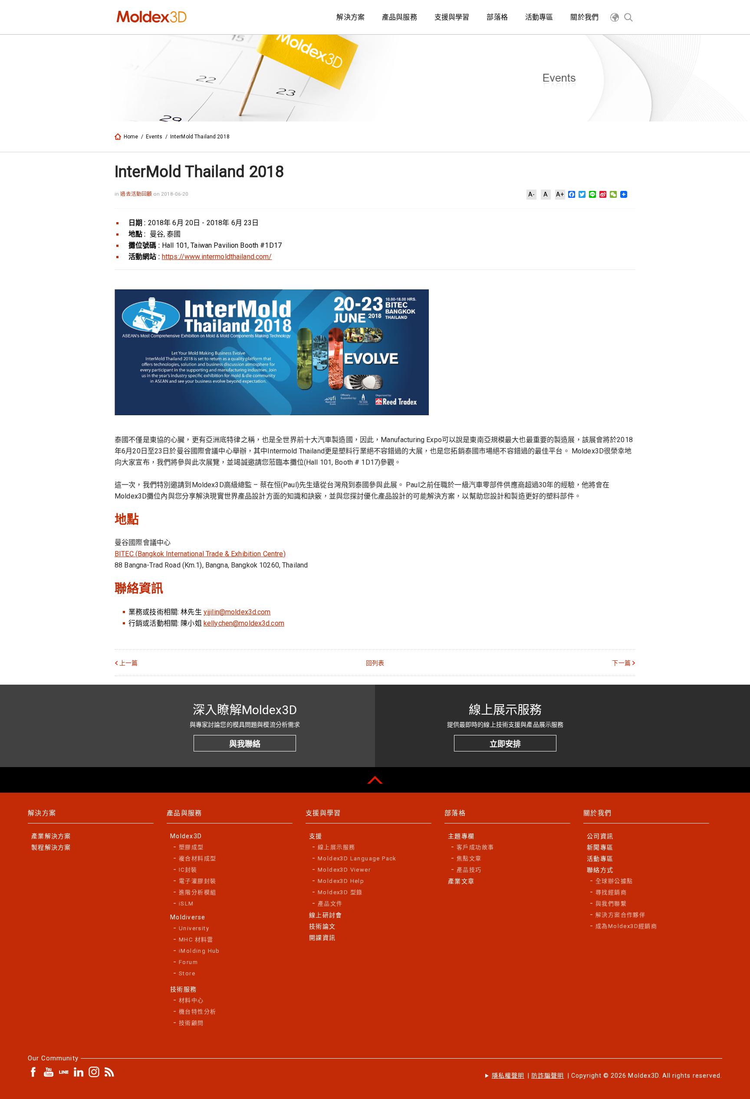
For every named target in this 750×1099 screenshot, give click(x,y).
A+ (560, 194)
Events (154, 137)
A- (531, 194)
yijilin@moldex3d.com (237, 612)
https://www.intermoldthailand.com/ (217, 257)
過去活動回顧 (136, 194)
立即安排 (505, 743)
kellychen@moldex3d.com (244, 623)
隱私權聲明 (508, 1075)
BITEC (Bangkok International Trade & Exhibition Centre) (200, 554)
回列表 (375, 662)
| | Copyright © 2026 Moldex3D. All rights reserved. (607, 1075)
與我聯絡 (244, 743)
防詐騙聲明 (547, 1075)
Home (131, 137)
